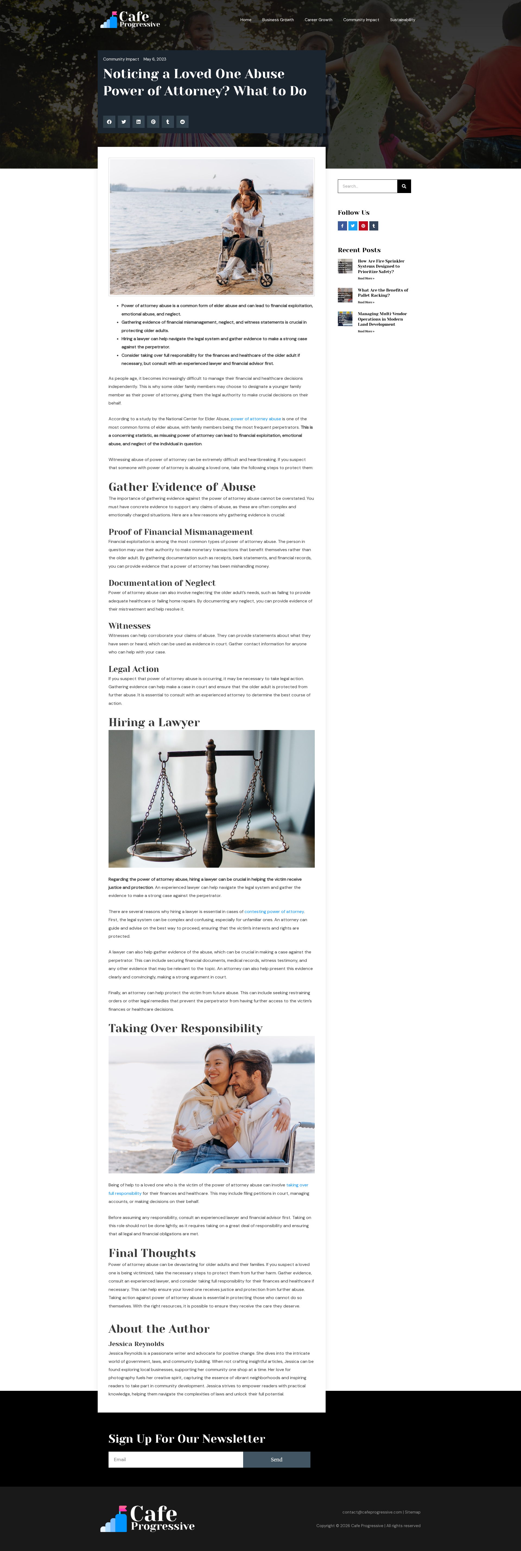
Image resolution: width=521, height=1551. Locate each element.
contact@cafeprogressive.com (372, 1512)
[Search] (404, 186)
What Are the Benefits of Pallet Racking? (383, 293)
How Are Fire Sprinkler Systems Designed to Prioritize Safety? (381, 266)
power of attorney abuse (256, 419)
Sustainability (402, 20)
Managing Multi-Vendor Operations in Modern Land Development (382, 319)
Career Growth (318, 20)
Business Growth (278, 20)
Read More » (366, 278)
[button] (109, 122)
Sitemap (413, 1512)
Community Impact (361, 20)
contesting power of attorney (274, 911)
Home (246, 20)
